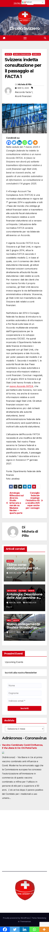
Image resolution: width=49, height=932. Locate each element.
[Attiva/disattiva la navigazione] (25, 38)
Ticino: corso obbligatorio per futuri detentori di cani (24, 568)
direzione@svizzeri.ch (17, 836)
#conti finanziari (23, 96)
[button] (45, 38)
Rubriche (36, 54)
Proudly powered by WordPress (16, 918)
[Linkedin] (19, 142)
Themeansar (25, 921)
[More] (35, 142)
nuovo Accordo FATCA (21, 386)
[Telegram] (30, 142)
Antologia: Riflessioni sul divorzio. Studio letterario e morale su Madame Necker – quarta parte (17, 503)
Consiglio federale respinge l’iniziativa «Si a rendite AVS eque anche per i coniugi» (32, 500)
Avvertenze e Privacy (13, 851)
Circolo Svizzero (24, 28)
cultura (22, 590)
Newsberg (41, 918)
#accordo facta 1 (23, 92)
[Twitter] (14, 142)
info (9, 620)
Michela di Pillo (25, 84)
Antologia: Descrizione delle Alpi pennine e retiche (24, 597)
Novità (8, 54)
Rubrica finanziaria (22, 54)
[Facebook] (8, 142)
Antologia (11, 590)
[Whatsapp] (24, 142)
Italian (29, 2)
